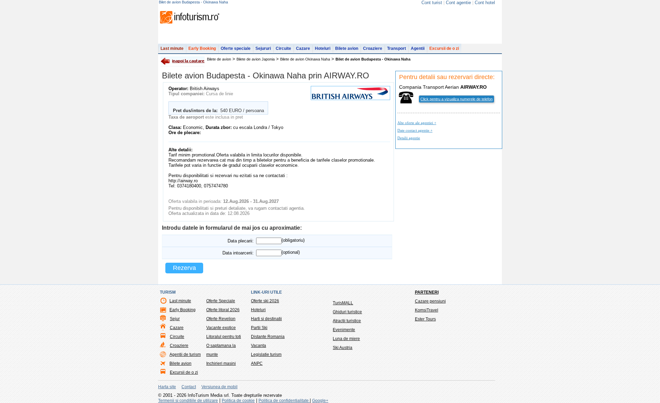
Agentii (418, 48)
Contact (189, 386)
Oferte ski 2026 (265, 300)
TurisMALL (343, 303)
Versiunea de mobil (219, 386)
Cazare (303, 48)
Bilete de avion (219, 59)
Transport (396, 48)
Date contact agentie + (414, 130)
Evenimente (344, 329)
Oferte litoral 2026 (223, 309)
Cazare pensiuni (430, 301)
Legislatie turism (266, 354)
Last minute (172, 48)
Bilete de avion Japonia (255, 59)
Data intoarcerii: (238, 252)
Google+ (320, 400)
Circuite (283, 48)
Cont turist (431, 2)
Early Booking (202, 48)
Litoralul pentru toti (223, 336)
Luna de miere (346, 338)
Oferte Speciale (220, 300)
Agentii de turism (185, 354)
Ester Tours (425, 319)
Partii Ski (259, 327)
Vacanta (258, 345)
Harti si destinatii (266, 318)
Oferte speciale (236, 48)
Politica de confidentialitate (284, 400)
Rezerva (184, 267)
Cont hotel (485, 2)
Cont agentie (458, 2)
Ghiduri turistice (347, 311)
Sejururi (263, 48)
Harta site (167, 386)
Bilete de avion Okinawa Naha (305, 59)
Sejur (175, 318)
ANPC (257, 363)
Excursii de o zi (444, 48)
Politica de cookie (238, 400)
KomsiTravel (426, 310)
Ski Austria (342, 347)
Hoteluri (322, 48)
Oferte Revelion (220, 318)
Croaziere (372, 48)
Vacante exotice (221, 327)
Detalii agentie (408, 138)
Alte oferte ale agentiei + (416, 123)
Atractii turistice (347, 320)
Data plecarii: (241, 240)
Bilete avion (346, 48)
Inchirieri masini (221, 363)
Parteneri (427, 292)
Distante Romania (268, 336)
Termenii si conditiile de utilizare (188, 400)
